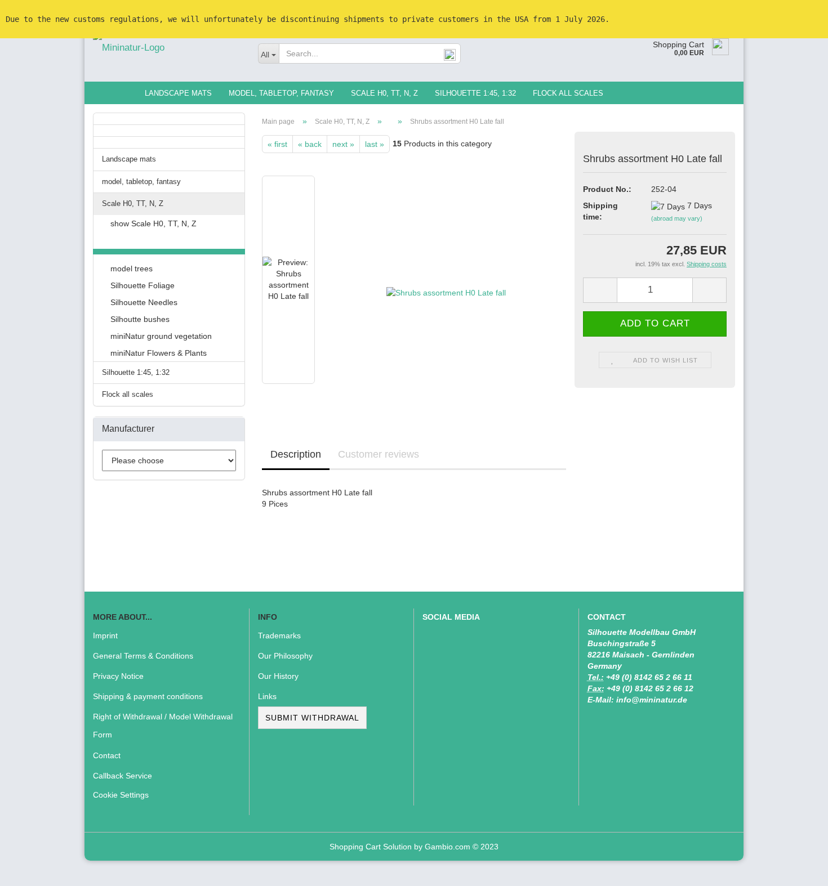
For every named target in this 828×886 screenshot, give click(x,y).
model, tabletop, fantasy (281, 93)
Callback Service (122, 775)
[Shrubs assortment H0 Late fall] (446, 279)
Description (295, 454)
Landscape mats (178, 93)
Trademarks (279, 635)
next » (343, 144)
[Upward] (797, 869)
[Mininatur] (167, 47)
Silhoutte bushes (140, 319)
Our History (278, 676)
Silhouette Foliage (142, 285)
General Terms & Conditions (143, 655)
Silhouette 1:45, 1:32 (475, 93)
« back (310, 144)
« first (277, 144)
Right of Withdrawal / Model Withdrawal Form (163, 725)
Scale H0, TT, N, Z (384, 93)
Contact (107, 755)
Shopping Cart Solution (371, 846)
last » (374, 144)
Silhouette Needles (143, 302)
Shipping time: (600, 211)
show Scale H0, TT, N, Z (153, 223)
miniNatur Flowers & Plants (158, 352)
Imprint (105, 635)
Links (267, 696)
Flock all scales (568, 93)
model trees (131, 268)
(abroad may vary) (676, 218)
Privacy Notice (118, 676)
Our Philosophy (285, 655)
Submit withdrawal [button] (312, 717)
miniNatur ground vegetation (161, 336)
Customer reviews (378, 454)
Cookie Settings (121, 794)
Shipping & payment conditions (148, 696)
